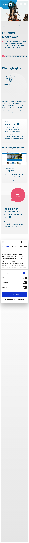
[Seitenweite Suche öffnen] (21, 4)
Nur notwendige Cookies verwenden (14, 299)
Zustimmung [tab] (5, 246)
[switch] (25, 278)
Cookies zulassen (14, 294)
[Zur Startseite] (4, 26)
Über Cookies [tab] (23, 246)
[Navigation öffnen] (25, 4)
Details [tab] (14, 246)
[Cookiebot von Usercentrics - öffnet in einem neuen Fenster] (20, 242)
